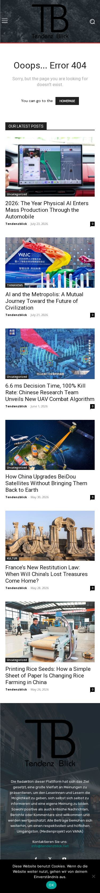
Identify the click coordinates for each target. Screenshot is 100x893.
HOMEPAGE (67, 101)
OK (51, 885)
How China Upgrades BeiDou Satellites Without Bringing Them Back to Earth (46, 483)
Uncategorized (17, 194)
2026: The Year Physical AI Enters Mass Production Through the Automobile (47, 210)
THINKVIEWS (15, 285)
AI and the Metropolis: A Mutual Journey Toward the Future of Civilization (44, 301)
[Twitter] (50, 859)
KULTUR (12, 558)
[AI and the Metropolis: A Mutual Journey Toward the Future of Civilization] (50, 262)
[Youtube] (64, 859)
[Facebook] (36, 859)
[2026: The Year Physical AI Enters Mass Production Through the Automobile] (50, 167)
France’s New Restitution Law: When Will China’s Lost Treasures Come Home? (46, 574)
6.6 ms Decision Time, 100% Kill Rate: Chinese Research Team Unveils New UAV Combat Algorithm (49, 392)
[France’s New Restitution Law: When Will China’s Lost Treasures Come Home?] (50, 536)
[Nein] (93, 876)
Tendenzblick (16, 224)
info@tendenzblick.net (50, 846)
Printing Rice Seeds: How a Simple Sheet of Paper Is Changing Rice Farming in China (48, 675)
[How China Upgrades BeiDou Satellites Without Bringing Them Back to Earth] (50, 445)
